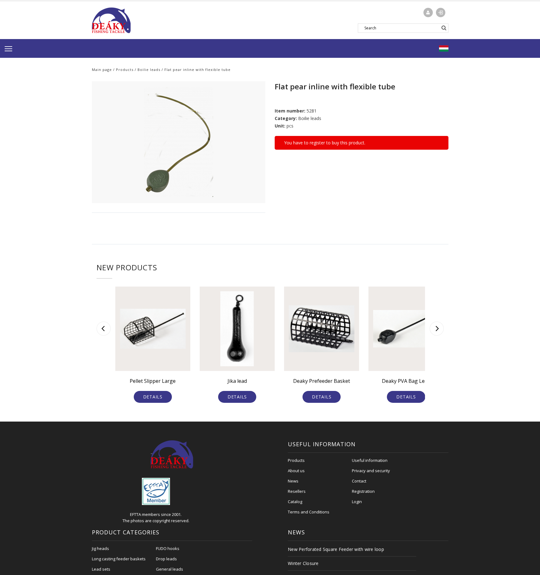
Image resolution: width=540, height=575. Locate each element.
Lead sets (101, 569)
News (293, 481)
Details (152, 397)
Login (357, 501)
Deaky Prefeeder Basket (321, 381)
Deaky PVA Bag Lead (406, 381)
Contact (359, 481)
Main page (102, 69)
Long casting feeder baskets (119, 559)
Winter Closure (303, 563)
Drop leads (166, 559)
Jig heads (100, 548)
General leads (169, 569)
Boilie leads (149, 69)
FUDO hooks (167, 548)
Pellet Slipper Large (153, 381)
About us (296, 470)
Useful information (370, 460)
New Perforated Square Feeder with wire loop (336, 549)
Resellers (297, 491)
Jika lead (237, 381)
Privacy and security (371, 470)
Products (124, 69)
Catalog (295, 501)
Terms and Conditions (308, 512)
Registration (363, 491)
